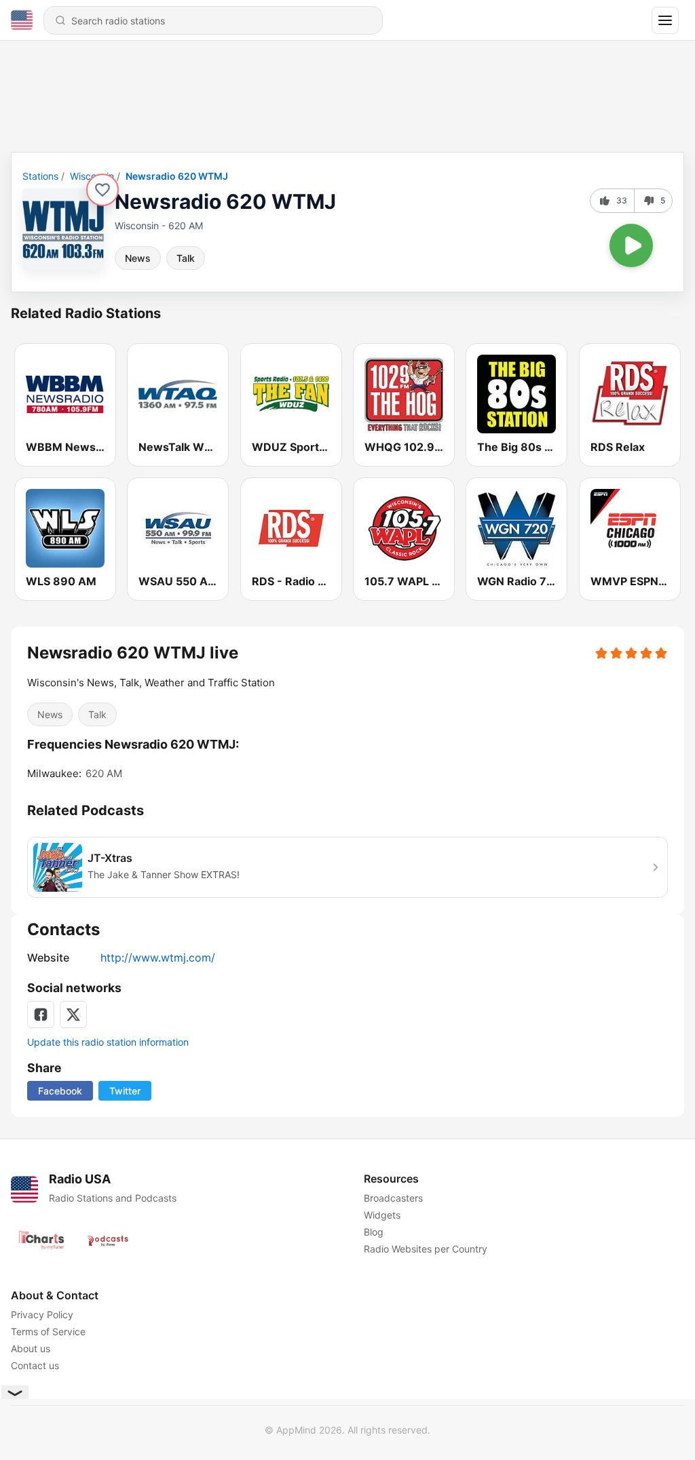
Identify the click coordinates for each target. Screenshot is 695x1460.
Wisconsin (92, 176)
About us (30, 1348)
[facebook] (40, 1014)
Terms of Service (48, 1331)
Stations (40, 176)
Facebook (60, 1091)
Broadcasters (393, 1198)
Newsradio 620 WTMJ (177, 176)
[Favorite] (102, 190)
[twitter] (73, 1014)
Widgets (382, 1215)
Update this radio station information (108, 1042)
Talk (185, 258)
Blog (373, 1232)
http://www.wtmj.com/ (157, 957)
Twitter (124, 1091)
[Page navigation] (665, 20)
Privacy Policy (42, 1314)
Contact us (35, 1365)
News (138, 258)
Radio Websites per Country (425, 1249)
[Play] (631, 245)
